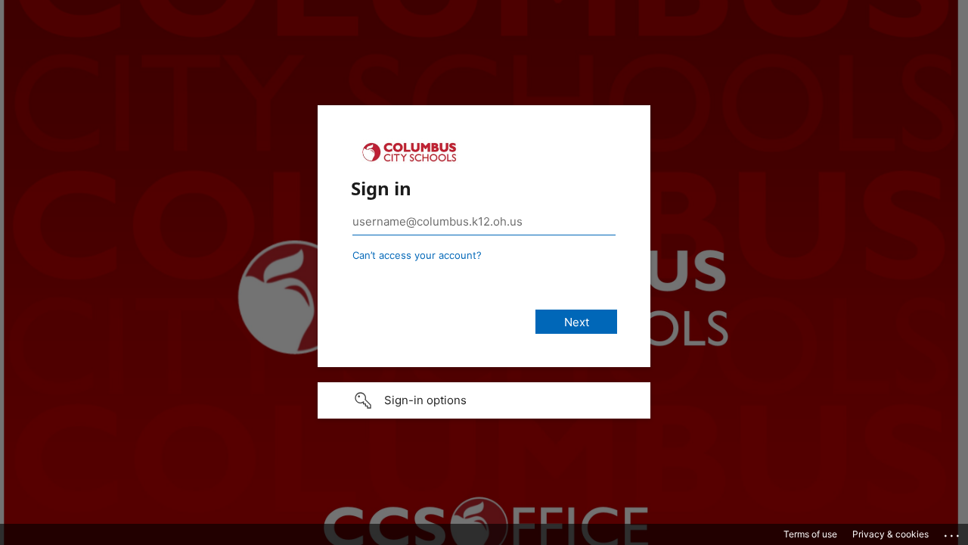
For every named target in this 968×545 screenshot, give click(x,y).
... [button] (953, 532)
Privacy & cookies (890, 534)
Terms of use (810, 534)
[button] (484, 400)
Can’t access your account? (417, 255)
